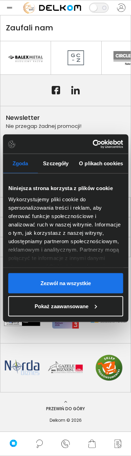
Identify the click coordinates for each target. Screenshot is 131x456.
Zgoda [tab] (20, 163)
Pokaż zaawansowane (61, 306)
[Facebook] (56, 90)
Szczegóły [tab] (55, 163)
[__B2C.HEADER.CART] (92, 444)
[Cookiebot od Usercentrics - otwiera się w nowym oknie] (93, 144)
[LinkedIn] (75, 90)
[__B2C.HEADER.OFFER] (118, 444)
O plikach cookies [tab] (101, 163)
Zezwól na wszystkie (66, 283)
